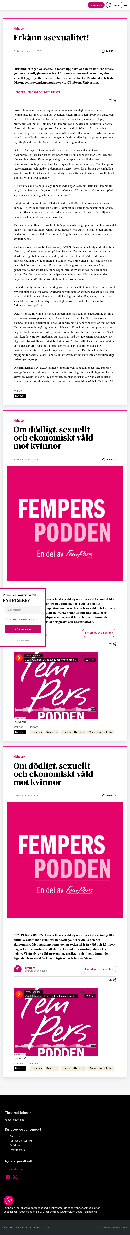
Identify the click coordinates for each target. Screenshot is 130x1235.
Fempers (29, 968)
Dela (110, 99)
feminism (37, 732)
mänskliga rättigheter (101, 732)
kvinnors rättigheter (73, 732)
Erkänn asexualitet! (51, 38)
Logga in (117, 4)
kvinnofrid (52, 732)
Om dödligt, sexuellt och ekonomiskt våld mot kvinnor (53, 438)
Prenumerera (96, 4)
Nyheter (19, 28)
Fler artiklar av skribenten (99, 632)
